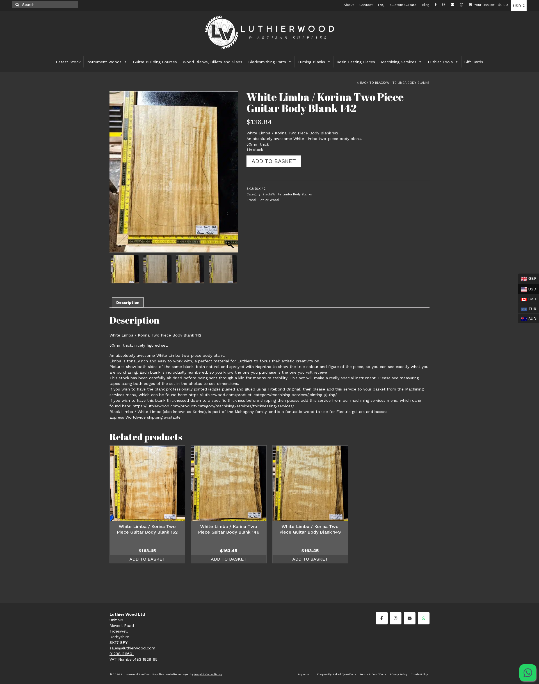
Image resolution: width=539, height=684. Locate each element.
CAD (527, 298)
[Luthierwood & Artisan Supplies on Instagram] (395, 618)
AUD (527, 318)
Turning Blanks (311, 62)
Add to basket (274, 161)
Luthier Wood (268, 200)
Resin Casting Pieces (356, 62)
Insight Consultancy (208, 674)
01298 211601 (121, 653)
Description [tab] (128, 302)
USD (527, 288)
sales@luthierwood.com (132, 648)
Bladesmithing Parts (267, 62)
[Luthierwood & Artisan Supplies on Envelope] (409, 618)
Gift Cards (473, 62)
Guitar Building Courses (155, 62)
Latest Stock (68, 62)
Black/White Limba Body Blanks (402, 83)
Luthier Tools (440, 62)
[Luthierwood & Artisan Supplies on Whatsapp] (424, 618)
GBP (527, 278)
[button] (231, 175)
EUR (527, 308)
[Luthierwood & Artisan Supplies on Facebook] (382, 618)
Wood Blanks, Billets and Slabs (212, 62)
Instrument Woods (104, 62)
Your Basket (490, 5)
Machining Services (398, 62)
